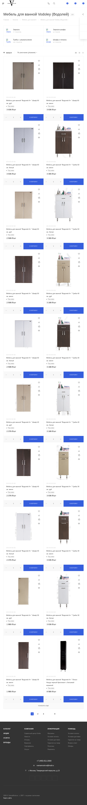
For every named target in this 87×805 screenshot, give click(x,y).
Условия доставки (54, 740)
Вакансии (27, 743)
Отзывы (27, 740)
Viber (55, 778)
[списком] (79, 53)
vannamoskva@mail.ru (45, 765)
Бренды (7, 742)
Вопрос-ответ (72, 743)
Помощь (72, 729)
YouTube (43, 778)
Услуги (6, 738)
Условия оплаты (53, 736)
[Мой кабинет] (59, 4)
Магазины (51, 733)
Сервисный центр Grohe (32, 733)
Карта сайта (7, 798)
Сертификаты (29, 746)
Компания (28, 729)
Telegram (37, 778)
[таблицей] (82, 53)
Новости (27, 736)
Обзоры (70, 746)
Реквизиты (51, 749)
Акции (6, 733)
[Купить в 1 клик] (39, 69)
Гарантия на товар (54, 743)
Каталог (7, 729)
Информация (53, 729)
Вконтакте (32, 778)
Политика (51, 746)
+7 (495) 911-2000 (44, 761)
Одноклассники (49, 778)
